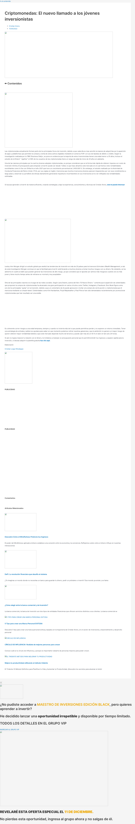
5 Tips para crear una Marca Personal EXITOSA (24, 623)
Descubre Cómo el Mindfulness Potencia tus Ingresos (26, 537)
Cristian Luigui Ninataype (14, 349)
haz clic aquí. (45, 341)
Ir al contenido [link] (5, 1)
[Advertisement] (65, 202)
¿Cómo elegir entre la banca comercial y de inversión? (26, 605)
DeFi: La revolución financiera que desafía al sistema (26, 574)
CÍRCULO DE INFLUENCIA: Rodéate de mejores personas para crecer (32, 645)
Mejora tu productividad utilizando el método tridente (26, 663)
